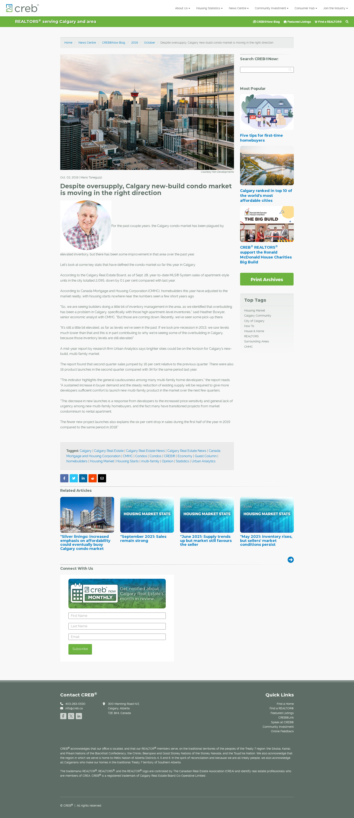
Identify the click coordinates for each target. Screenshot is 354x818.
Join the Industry (334, 8)
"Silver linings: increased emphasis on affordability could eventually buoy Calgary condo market (85, 543)
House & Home (254, 331)
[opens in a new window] (267, 279)
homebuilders (76, 461)
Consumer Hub (305, 8)
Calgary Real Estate (109, 451)
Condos (141, 456)
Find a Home (285, 703)
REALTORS (251, 336)
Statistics (182, 461)
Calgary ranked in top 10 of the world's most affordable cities (266, 195)
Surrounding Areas (256, 341)
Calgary (86, 451)
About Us (181, 8)
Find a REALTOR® (330, 21)
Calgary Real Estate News (145, 451)
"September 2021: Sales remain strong (143, 539)
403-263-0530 (75, 703)
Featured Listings (299, 21)
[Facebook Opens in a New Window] (63, 715)
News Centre (237, 8)
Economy (185, 456)
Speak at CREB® (282, 722)
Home (68, 42)
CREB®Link (286, 717)
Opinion (167, 461)
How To (249, 326)
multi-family (150, 461)
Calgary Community (257, 315)
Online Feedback (282, 731)
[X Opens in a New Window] (71, 715)
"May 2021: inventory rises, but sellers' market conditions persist (266, 541)
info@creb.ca (74, 708)
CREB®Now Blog (268, 21)
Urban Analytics (204, 461)
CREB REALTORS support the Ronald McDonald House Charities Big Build (266, 254)
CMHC (128, 456)
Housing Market (102, 461)
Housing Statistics (208, 8)
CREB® (169, 456)
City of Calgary (254, 321)
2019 (134, 42)
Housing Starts (127, 461)
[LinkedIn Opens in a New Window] (79, 715)
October (149, 42)
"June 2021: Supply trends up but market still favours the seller (206, 541)
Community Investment (270, 8)
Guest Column (206, 456)
